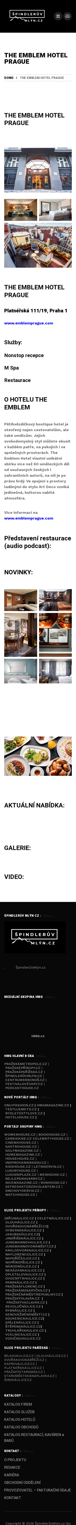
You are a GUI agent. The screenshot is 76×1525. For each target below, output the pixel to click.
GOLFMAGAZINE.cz (22, 1150)
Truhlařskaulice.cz (24, 1330)
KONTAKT (12, 1498)
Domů (8, 78)
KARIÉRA (11, 1475)
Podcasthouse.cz (22, 1088)
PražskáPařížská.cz (24, 1072)
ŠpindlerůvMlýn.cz (23, 1076)
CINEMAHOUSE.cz (20, 1142)
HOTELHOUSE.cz (19, 1117)
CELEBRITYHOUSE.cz (51, 1138)
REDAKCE (12, 1467)
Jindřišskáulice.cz (23, 1238)
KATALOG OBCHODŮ (21, 1427)
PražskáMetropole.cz (25, 1064)
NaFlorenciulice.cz (24, 1254)
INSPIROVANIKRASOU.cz (26, 1163)
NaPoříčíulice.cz (21, 1258)
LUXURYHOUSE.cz (21, 1171)
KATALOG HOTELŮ (19, 1419)
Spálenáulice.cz (21, 1322)
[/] (58, 16)
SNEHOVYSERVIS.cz (23, 1191)
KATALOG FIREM (18, 1404)
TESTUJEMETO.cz (21, 1109)
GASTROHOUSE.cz (21, 1146)
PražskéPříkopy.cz (22, 1068)
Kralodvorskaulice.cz (27, 1250)
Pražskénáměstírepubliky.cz (33, 1294)
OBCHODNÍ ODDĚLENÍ (22, 1483)
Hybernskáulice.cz (23, 1230)
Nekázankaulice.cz (23, 1270)
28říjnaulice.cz (19, 1218)
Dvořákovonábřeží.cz (26, 1226)
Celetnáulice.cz (53, 1218)
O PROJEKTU (15, 1460)
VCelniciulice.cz (21, 1334)
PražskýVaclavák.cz (25, 1302)
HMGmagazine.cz (53, 1105)
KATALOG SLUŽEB (19, 1412)
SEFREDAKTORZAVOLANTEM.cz (33, 1187)
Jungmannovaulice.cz (26, 1242)
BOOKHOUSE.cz (51, 1134)
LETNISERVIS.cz (48, 1167)
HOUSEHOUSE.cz (20, 1159)
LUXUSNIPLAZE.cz (21, 1175)
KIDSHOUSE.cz (18, 1167)
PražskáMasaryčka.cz (26, 1290)
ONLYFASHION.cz (19, 1105)
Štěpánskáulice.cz (23, 1326)
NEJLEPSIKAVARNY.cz (24, 1179)
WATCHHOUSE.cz (20, 1195)
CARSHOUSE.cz (19, 1138)
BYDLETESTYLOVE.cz (24, 1113)
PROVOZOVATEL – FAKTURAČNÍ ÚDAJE (37, 1490)
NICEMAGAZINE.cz (21, 1183)
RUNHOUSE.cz (53, 1183)
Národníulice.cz (21, 1266)
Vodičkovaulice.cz (23, 1338)
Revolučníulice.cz (23, 1306)
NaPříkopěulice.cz (22, 1262)
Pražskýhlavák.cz (22, 1298)
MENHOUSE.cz (52, 1175)
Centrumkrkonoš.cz (25, 1080)
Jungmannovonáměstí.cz (29, 1246)
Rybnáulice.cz (19, 1310)
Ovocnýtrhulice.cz (23, 1278)
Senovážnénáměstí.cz (26, 1314)
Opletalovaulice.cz (24, 1274)
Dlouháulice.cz (20, 1222)
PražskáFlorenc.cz (24, 1286)
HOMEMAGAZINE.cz (23, 1155)
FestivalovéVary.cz (24, 1084)
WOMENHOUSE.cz (20, 1134)
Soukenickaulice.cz (24, 1318)
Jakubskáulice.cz (22, 1234)
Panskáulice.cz (19, 1282)
